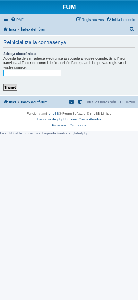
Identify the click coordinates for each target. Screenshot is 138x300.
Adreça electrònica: (19, 54)
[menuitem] (17, 19)
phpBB (54, 113)
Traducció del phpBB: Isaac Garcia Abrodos (69, 119)
